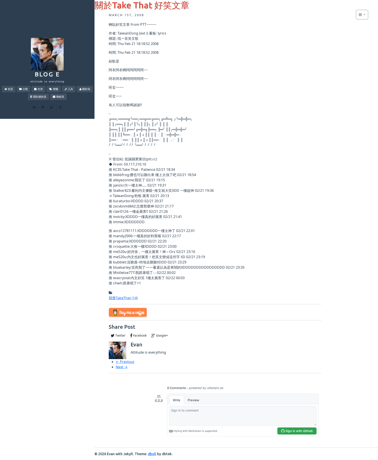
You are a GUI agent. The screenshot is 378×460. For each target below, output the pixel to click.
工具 (70, 89)
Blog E (47, 74)
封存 (40, 89)
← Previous (125, 361)
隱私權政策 (39, 97)
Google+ (161, 335)
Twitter (120, 335)
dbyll (152, 454)
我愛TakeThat (123, 298)
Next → (122, 367)
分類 (25, 89)
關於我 (86, 89)
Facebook (139, 335)
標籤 (55, 89)
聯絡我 (60, 97)
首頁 (10, 89)
